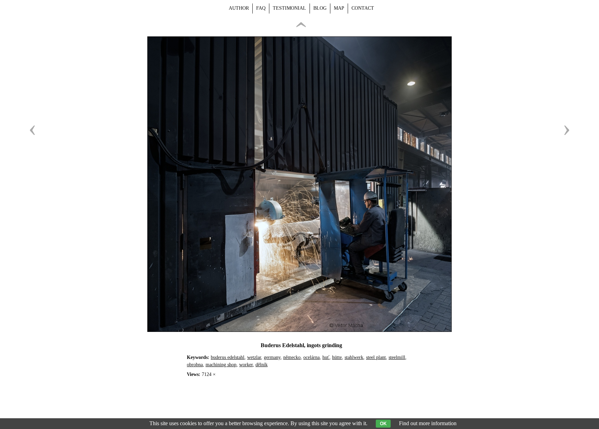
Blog (320, 8)
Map (339, 8)
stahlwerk (354, 357)
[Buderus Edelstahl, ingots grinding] (299, 330)
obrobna (195, 364)
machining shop (221, 364)
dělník (261, 364)
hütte (337, 357)
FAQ (261, 8)
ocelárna (311, 357)
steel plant (376, 357)
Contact (362, 8)
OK (383, 423)
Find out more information (428, 423)
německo (292, 357)
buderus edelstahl (227, 357)
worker (246, 364)
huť (325, 357)
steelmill (397, 357)
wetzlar (254, 357)
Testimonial (289, 8)
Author (239, 8)
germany (272, 357)
